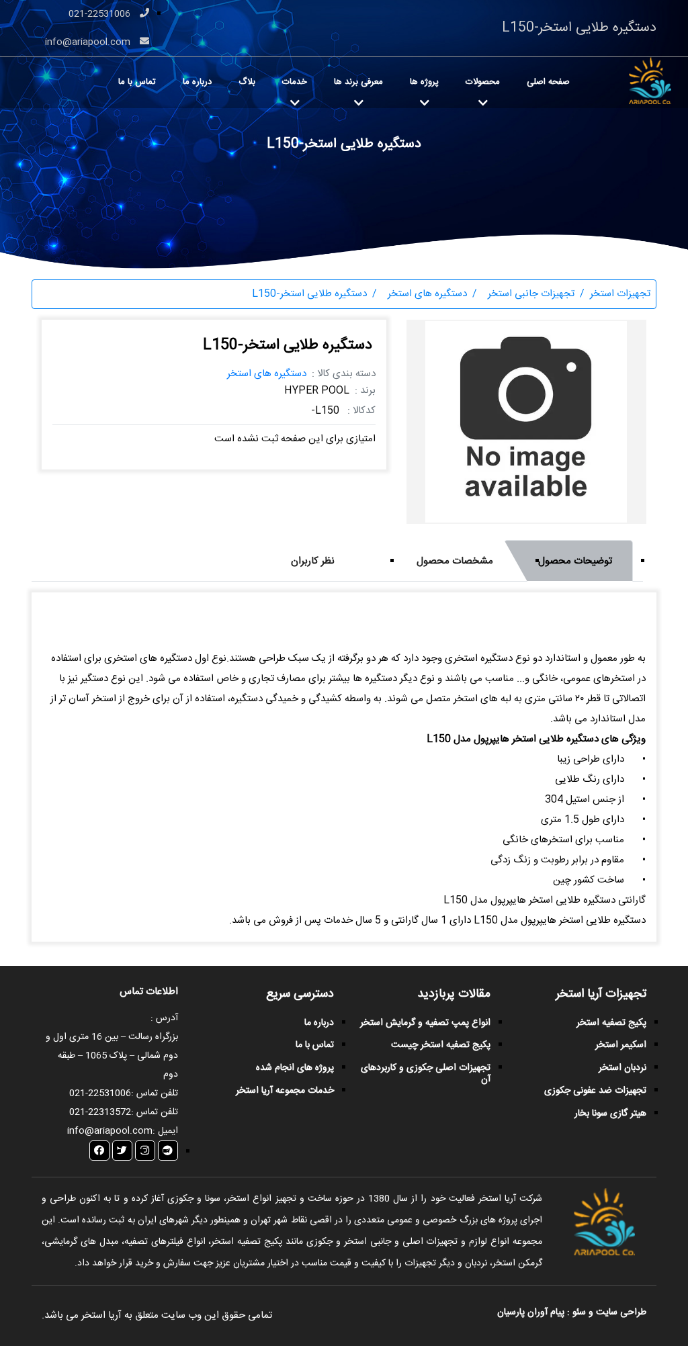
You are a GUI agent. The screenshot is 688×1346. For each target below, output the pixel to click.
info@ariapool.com (89, 42)
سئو (579, 1312)
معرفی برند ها (358, 82)
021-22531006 (101, 14)
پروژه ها (424, 82)
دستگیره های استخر (266, 373)
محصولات (483, 82)
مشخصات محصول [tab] (455, 561)
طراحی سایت (619, 1312)
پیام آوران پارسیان (530, 1312)
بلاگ (247, 82)
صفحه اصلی (548, 82)
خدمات (294, 82)
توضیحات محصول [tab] (575, 561)
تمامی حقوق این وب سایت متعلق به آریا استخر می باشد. (157, 1315)
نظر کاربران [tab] (313, 561)
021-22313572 (100, 1112)
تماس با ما (137, 82)
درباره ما (197, 82)
